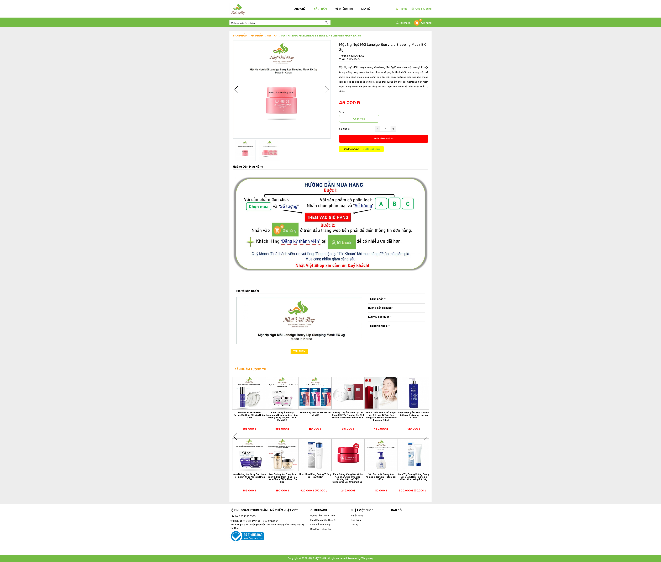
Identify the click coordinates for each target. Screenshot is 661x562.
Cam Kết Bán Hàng (320, 524)
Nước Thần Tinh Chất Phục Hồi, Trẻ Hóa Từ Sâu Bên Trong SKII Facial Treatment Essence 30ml (381, 416)
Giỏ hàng (426, 22)
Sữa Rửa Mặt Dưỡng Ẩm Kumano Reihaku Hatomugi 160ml (381, 477)
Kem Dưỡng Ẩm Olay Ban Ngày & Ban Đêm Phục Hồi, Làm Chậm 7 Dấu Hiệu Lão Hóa (282, 478)
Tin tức (403, 9)
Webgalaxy (367, 558)
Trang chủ (298, 8)
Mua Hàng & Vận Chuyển (323, 520)
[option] (281, 89)
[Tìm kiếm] (326, 22)
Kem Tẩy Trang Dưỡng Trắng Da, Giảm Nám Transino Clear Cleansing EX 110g (414, 477)
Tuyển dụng (357, 516)
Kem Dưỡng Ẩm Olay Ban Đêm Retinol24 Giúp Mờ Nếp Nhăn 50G (249, 477)
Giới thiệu (356, 520)
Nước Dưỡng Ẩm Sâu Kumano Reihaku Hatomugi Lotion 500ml (414, 415)
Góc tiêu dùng (423, 9)
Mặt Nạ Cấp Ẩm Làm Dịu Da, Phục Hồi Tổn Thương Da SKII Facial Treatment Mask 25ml (348, 415)
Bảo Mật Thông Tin (320, 529)
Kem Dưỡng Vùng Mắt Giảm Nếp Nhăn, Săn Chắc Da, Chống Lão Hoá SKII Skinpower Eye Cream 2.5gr (348, 478)
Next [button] (327, 89)
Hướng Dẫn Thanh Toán (322, 516)
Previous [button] (236, 89)
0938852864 (371, 149)
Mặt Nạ (272, 35)
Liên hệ (365, 8)
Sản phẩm (320, 8)
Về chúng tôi (344, 8)
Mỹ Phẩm (257, 35)
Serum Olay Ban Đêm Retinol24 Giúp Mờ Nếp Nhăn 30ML (249, 415)
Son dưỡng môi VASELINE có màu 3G (315, 413)
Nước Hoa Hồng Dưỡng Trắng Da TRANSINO (315, 475)
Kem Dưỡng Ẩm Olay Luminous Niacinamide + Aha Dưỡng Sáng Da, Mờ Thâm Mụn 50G (282, 416)
